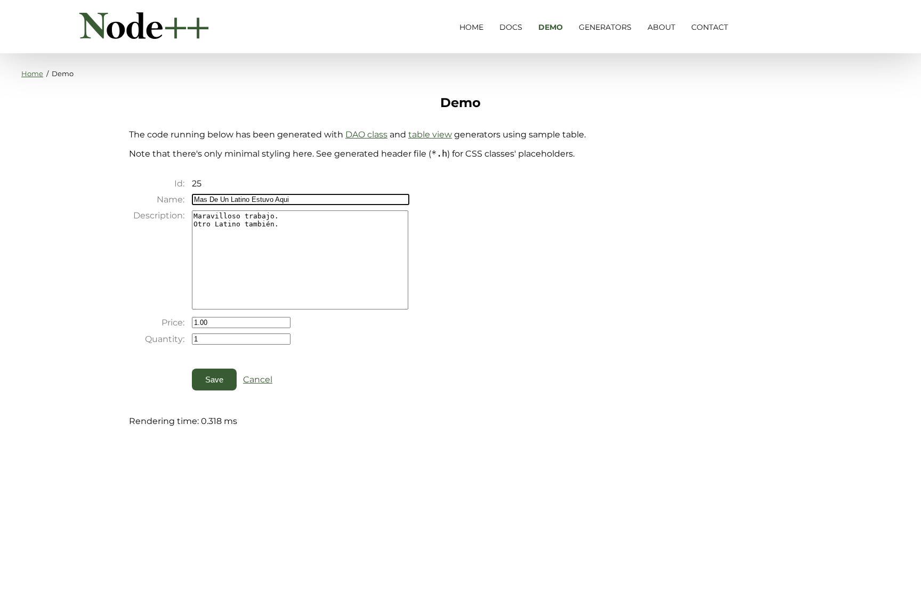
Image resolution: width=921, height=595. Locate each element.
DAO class (366, 134)
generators (605, 27)
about (661, 27)
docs (510, 27)
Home (32, 73)
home (471, 27)
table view (430, 134)
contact (709, 27)
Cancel (257, 379)
